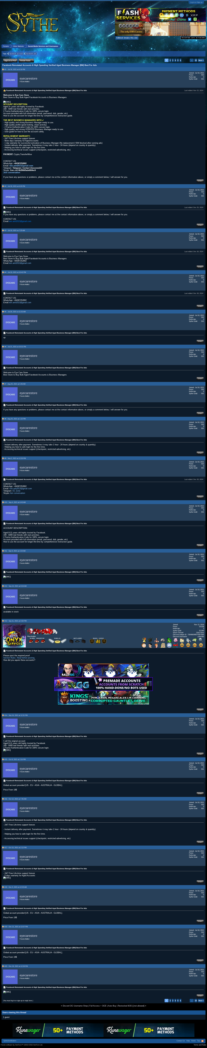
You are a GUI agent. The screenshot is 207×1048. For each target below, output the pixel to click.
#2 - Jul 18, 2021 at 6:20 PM (14, 186)
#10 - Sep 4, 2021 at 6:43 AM (15, 502)
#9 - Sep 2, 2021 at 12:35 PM (15, 458)
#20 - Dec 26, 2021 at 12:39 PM (16, 966)
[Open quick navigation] (204, 46)
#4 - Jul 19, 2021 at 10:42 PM (15, 272)
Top (198, 1041)
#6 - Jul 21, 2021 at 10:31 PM (15, 347)
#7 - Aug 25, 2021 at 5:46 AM (14, 384)
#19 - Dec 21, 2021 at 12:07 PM (16, 927)
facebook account (16, 54)
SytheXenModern (9, 1041)
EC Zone (16, 491)
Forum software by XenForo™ (22, 1045)
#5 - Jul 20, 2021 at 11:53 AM (15, 312)
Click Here (200, 632)
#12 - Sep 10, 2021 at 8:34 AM (15, 586)
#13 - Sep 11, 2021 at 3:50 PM (15, 621)
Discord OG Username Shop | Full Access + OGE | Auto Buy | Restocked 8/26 (97, 1006)
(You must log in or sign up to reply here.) (18, 1000)
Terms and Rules (200, 1045)
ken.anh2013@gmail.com (21, 166)
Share (200, 181)
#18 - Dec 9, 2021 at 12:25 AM (15, 887)
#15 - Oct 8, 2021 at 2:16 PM (15, 759)
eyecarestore (28, 78)
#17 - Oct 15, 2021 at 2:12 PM (15, 847)
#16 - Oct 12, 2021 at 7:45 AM (15, 799)
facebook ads (31, 54)
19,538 (201, 626)
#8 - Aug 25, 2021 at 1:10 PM (15, 419)
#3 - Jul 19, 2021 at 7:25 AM (14, 230)
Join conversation (11, 172)
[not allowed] (138, 1006)
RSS (202, 1041)
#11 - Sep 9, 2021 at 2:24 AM (14, 551)
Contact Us (181, 1041)
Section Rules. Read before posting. (19, 658)
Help (188, 1041)
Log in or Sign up (196, 2)
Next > (201, 60)
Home (193, 1041)
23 (196, 60)
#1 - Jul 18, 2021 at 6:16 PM (14, 69)
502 (202, 75)
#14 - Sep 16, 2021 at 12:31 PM (16, 715)
